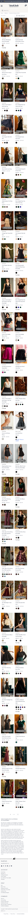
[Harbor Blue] (5, 541)
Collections (6, 13)
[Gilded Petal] (20, 175)
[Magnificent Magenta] (3, 372)
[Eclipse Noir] (5, 143)
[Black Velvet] (18, 538)
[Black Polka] (16, 538)
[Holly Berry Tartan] (9, 539)
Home (2, 13)
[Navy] (20, 110)
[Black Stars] (3, 472)
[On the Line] (3, 805)
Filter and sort (21, 16)
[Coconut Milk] (3, 439)
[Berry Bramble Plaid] (3, 539)
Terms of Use (12, 913)
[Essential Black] (18, 707)
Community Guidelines (20, 913)
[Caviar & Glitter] (3, 173)
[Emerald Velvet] (16, 505)
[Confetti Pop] (3, 673)
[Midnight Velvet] (16, 707)
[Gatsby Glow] (7, 110)
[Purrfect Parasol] (18, 175)
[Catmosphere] (7, 673)
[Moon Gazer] (20, 709)
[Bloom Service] (18, 404)
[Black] (22, 404)
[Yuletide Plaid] (3, 774)
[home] (14, 6)
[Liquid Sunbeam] (16, 45)
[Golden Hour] (16, 404)
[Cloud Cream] (3, 110)
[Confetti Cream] (3, 640)
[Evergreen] (18, 78)
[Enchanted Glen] (20, 404)
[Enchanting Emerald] (5, 372)
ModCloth (9, 909)
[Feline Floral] (16, 175)
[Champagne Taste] (16, 78)
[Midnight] (3, 340)
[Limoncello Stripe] (9, 673)
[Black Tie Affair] (7, 705)
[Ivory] (18, 640)
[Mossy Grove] (5, 742)
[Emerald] (16, 742)
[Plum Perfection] (3, 742)
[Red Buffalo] (22, 707)
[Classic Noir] (5, 110)
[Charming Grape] (5, 705)
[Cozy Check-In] (11, 539)
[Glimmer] (3, 78)
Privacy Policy (6, 913)
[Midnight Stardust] (7, 143)
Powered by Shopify (14, 909)
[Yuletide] (3, 608)
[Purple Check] (25, 707)
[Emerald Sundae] (18, 110)
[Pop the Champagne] (5, 340)
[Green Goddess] (5, 539)
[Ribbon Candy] (5, 673)
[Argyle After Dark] (16, 772)
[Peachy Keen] (3, 143)
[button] (25, 6)
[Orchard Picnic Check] (3, 541)
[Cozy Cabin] (20, 673)
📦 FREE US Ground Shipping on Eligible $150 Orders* (14, 1)
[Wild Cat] (18, 709)
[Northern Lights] (3, 45)
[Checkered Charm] (3, 705)
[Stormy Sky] (16, 709)
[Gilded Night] (16, 143)
